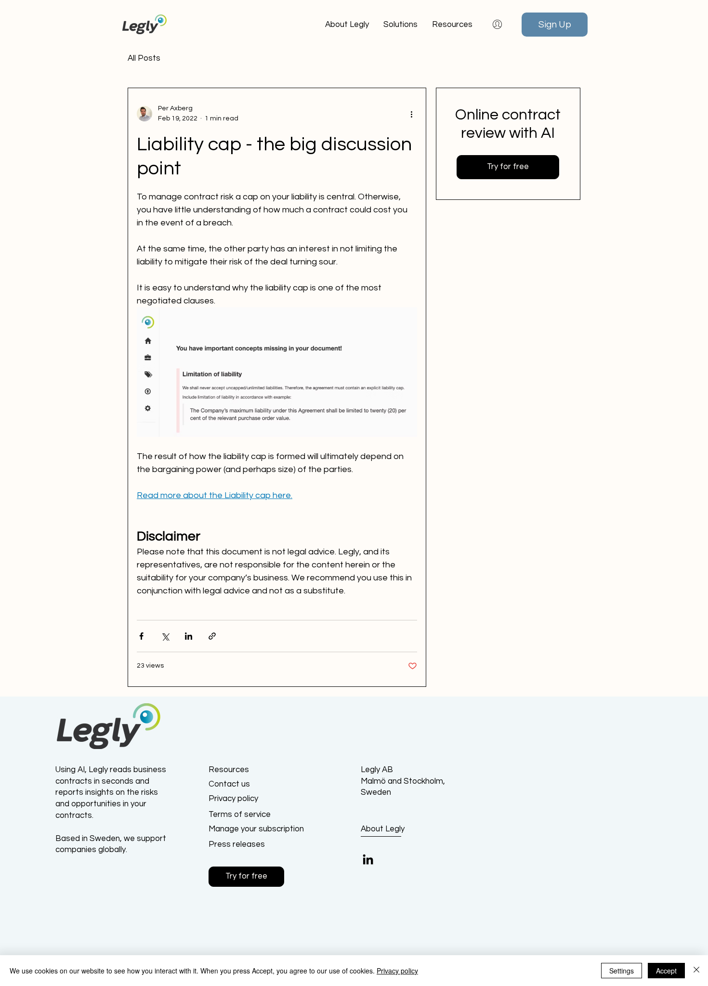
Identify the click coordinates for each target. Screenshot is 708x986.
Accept (666, 970)
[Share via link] (212, 636)
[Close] (696, 970)
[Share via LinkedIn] (188, 636)
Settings (621, 970)
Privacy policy (397, 970)
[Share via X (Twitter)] (165, 636)
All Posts (144, 58)
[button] (452, 25)
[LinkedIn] (368, 859)
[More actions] (411, 113)
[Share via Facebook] (141, 636)
